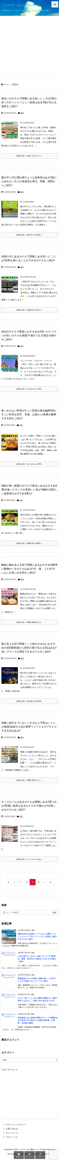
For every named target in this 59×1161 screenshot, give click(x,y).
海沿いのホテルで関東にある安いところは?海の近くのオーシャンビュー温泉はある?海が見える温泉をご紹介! (29, 102)
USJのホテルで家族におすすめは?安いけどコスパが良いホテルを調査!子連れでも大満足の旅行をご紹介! (29, 335)
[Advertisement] (29, 47)
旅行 (22, 113)
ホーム (6, 84)
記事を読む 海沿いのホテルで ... (29, 156)
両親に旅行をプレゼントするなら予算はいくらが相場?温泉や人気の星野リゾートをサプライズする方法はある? (29, 726)
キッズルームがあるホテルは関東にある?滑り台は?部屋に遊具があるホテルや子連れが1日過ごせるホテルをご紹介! (29, 805)
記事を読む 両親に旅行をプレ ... (29, 780)
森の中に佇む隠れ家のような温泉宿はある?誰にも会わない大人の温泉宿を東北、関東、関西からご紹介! (29, 181)
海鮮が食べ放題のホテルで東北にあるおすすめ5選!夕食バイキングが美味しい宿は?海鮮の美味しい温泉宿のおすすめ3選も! (29, 489)
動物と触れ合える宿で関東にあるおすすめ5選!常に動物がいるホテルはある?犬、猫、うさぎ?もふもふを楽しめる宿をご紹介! (29, 568)
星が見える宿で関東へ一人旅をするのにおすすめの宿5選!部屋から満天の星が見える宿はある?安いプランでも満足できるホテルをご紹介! (28, 647)
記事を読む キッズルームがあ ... (29, 859)
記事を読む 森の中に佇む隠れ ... (29, 235)
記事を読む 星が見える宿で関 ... (29, 701)
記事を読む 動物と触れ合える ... (29, 622)
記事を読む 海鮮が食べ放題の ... (29, 543)
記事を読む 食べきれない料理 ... (29, 464)
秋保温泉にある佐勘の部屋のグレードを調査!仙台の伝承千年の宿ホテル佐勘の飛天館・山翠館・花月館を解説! (37, 1020)
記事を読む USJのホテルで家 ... (29, 389)
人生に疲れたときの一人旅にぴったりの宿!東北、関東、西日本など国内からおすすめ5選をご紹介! (37, 958)
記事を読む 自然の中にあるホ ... (29, 310)
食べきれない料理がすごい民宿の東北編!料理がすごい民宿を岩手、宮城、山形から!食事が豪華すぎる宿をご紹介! (28, 414)
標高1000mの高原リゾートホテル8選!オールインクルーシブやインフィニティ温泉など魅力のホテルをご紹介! (37, 936)
